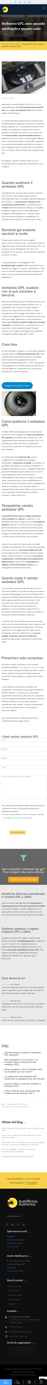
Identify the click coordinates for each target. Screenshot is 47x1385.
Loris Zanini (11, 984)
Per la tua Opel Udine (15, 1271)
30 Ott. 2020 (8, 98)
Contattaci (32, 1182)
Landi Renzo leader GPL (16, 1264)
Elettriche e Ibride (15, 1295)
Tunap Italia (11, 1267)
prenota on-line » (13, 1216)
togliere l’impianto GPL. (11, 944)
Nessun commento (21, 1107)
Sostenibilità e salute (15, 1243)
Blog (24, 1104)
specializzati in (26, 667)
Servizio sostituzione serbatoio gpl (23, 880)
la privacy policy (16, 818)
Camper (12, 1304)
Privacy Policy (17, 1372)
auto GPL (35, 667)
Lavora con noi (12, 1246)
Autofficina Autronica (32, 104)
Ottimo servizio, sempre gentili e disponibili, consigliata (23, 1020)
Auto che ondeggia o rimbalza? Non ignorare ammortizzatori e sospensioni (19, 1150)
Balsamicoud (11, 1001)
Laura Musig (31, 1375)
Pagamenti (11, 1236)
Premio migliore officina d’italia (18, 1261)
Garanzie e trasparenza (16, 1240)
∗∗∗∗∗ (6, 1017)
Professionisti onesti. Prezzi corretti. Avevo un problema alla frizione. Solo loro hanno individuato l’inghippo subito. (23, 1007)
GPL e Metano (14, 1291)
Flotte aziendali (14, 1299)
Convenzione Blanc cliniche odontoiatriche (18, 1156)
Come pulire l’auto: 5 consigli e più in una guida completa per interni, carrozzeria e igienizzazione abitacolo (23, 1143)
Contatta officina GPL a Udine (17, 385)
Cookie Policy (29, 1372)
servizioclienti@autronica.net (20, 1332)
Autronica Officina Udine (11, 44)
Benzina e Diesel (15, 1286)
